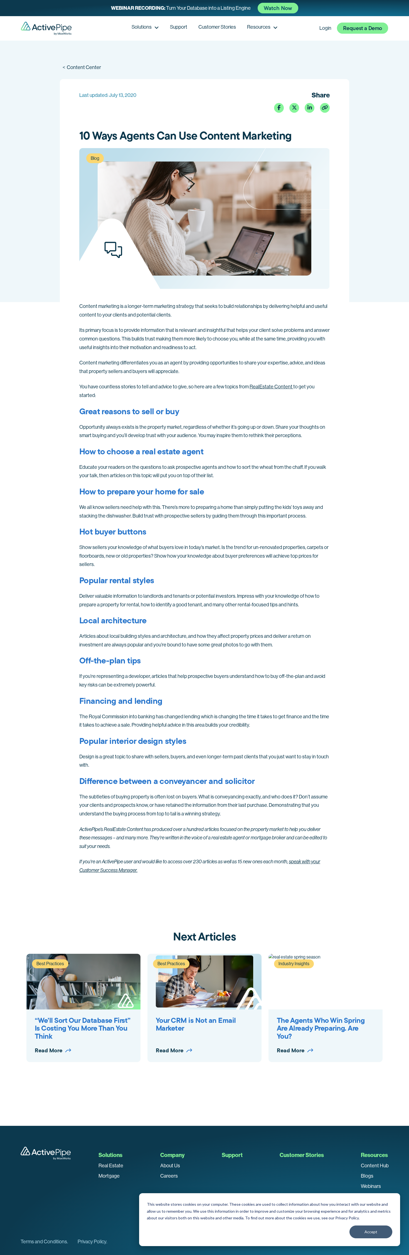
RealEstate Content (271, 386)
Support (178, 27)
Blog (95, 158)
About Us (170, 1165)
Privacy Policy (347, 1217)
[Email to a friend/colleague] (325, 108)
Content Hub (375, 1165)
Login (325, 28)
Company (172, 1155)
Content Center (82, 67)
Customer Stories (217, 27)
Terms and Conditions (44, 1241)
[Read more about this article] (204, 8)
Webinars (371, 1186)
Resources (258, 27)
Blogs (367, 1176)
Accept (370, 1231)
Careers (169, 1176)
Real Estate (110, 1165)
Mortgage (109, 1176)
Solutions (142, 27)
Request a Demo (362, 28)
